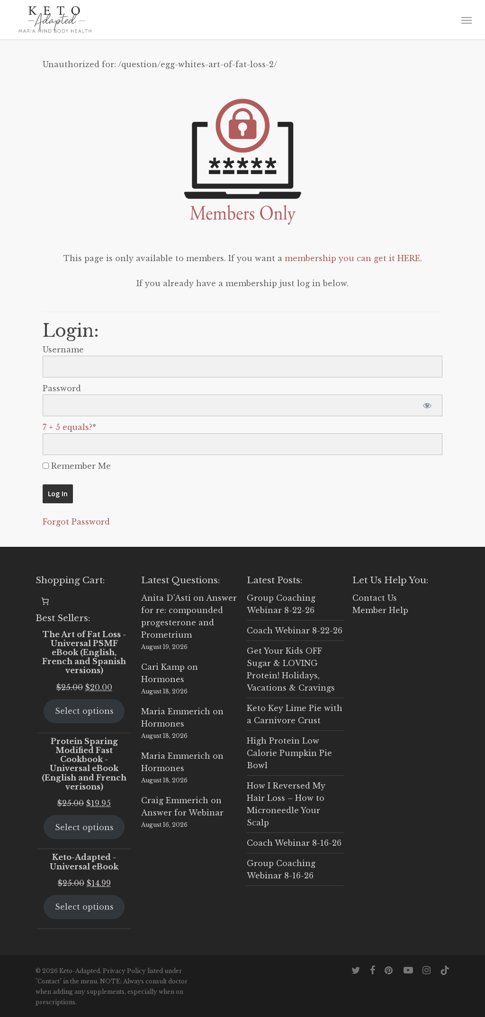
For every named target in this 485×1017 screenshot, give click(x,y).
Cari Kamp (163, 667)
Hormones (162, 679)
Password (62, 388)
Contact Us (374, 598)
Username (63, 349)
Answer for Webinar (182, 812)
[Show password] (427, 405)
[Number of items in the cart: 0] (45, 601)
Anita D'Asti (166, 598)
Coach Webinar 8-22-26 (294, 630)
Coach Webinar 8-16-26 (294, 843)
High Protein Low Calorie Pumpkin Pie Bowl (289, 753)
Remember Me (80, 466)
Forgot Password (76, 521)
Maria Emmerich (175, 711)
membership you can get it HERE (352, 258)
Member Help (380, 610)
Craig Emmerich (174, 800)
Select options (84, 711)
